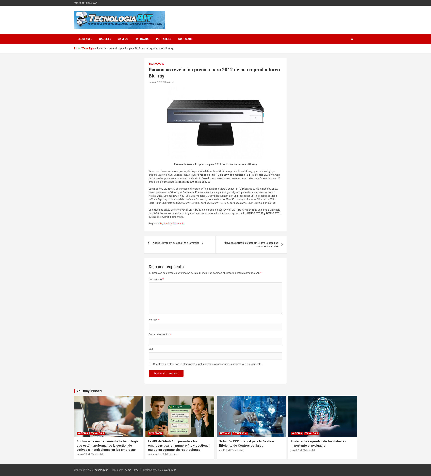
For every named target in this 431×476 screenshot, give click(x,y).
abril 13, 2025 (226, 450)
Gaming (123, 39)
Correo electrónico (160, 334)
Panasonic (178, 223)
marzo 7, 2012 (156, 82)
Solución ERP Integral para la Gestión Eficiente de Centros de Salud (246, 443)
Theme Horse (131, 469)
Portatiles (164, 39)
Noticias (83, 433)
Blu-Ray (167, 223)
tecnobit (169, 82)
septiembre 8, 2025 (158, 454)
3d (161, 223)
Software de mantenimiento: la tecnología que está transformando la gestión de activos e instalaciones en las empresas (107, 445)
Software (185, 39)
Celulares (84, 39)
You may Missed (89, 391)
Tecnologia (156, 63)
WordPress (170, 469)
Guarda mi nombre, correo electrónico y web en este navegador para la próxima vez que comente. (207, 364)
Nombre (154, 319)
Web (151, 349)
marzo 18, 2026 (85, 454)
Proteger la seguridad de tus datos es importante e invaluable (318, 443)
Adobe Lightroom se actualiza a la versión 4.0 (178, 242)
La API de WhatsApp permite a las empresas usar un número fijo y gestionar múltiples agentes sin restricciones (179, 445)
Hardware (142, 39)
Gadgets (105, 39)
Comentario (156, 279)
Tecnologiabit (100, 469)
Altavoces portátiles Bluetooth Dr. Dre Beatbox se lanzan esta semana (251, 244)
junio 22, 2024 (298, 450)
